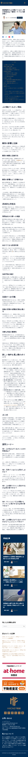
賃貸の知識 (20, 17)
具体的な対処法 (7, 71)
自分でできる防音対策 (11, 74)
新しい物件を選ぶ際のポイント (10, 83)
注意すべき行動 (7, 78)
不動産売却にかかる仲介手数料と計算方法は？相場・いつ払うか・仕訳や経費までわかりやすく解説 (13, 655)
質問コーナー (6, 86)
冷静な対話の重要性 (10, 81)
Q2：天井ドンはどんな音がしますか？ (14, 91)
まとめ (5, 84)
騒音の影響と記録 (7, 66)
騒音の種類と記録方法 (10, 68)
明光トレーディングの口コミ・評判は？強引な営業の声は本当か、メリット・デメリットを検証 (13, 642)
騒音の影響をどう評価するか (12, 69)
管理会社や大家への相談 (11, 73)
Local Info (23, 753)
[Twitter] (6, 37)
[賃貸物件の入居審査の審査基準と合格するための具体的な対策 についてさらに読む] (14, 548)
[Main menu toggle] (24, 2)
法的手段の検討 (9, 76)
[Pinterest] (9, 37)
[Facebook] (3, 37)
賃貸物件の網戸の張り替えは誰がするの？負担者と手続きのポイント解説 (13, 605)
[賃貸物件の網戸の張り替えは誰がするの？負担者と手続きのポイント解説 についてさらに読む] (14, 595)
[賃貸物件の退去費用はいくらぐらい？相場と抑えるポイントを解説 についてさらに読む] (14, 572)
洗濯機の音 (19, 160)
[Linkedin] (12, 37)
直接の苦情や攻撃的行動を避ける (13, 79)
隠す (15, 62)
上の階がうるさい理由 (8, 64)
